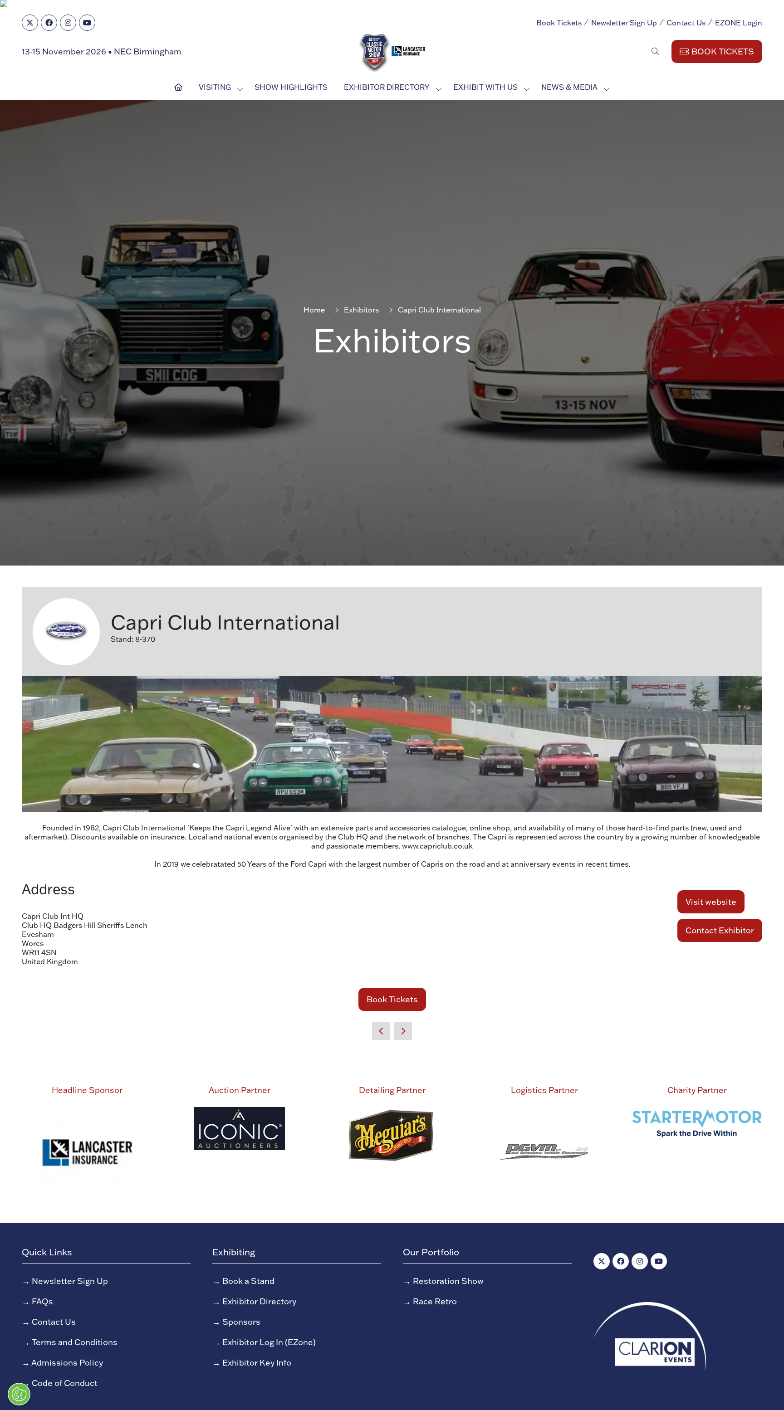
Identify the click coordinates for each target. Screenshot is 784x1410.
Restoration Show (448, 1281)
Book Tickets (559, 22)
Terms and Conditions (75, 1342)
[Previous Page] (381, 1031)
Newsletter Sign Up (624, 22)
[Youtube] (87, 23)
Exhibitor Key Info (256, 1362)
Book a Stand (248, 1281)
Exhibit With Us (485, 87)
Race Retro (435, 1301)
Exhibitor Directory (387, 87)
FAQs (42, 1301)
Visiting (215, 87)
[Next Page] (403, 1031)
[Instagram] (68, 23)
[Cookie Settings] (19, 1394)
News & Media (569, 87)
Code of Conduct (65, 1383)
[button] (655, 51)
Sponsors (241, 1322)
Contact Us (686, 22)
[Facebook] (49, 23)
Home (314, 309)
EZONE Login (738, 22)
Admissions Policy (67, 1362)
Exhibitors (361, 309)
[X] (30, 23)
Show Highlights (291, 87)
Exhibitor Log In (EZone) (269, 1342)
